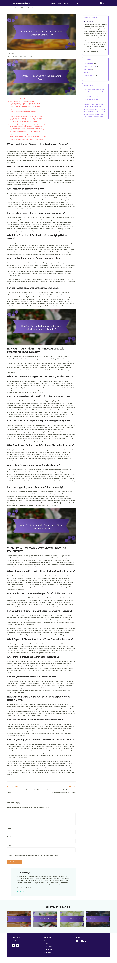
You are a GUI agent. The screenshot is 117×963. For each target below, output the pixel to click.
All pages (46, 943)
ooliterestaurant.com (21, 3)
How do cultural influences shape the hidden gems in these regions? (27, 130)
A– (17, 945)
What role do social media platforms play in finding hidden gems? (27, 118)
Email (9, 837)
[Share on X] (80, 941)
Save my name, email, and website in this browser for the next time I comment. (33, 855)
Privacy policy (48, 949)
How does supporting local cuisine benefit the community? (25, 123)
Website (9, 846)
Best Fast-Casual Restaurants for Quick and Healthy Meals (23, 791)
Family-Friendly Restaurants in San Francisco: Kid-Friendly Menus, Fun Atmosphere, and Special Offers (93, 104)
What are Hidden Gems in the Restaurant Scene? (22, 101)
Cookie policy (48, 946)
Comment (11, 811)
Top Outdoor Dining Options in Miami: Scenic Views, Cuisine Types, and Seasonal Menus (95, 92)
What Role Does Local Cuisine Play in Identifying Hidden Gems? (26, 108)
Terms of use (47, 952)
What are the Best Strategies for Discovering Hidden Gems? (25, 115)
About (59, 3)
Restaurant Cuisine (89, 75)
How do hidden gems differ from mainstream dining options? (25, 106)
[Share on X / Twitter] (103, 3)
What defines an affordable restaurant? (20, 105)
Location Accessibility (90, 66)
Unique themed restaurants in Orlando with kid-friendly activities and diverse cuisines (61, 791)
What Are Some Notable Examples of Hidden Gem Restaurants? (26, 125)
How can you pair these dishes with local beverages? (23, 134)
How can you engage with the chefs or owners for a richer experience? (27, 139)
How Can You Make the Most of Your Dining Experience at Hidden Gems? (28, 136)
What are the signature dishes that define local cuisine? (24, 133)
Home (53, 3)
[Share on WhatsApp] (85, 941)
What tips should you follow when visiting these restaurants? (25, 138)
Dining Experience (89, 64)
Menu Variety (87, 69)
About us (15, 940)
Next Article (69, 786)
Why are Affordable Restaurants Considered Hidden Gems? (25, 103)
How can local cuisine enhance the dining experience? (24, 111)
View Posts (75, 3)
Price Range (10, 53)
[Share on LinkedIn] (82, 941)
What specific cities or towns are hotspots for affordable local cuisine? (27, 128)
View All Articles (22, 892)
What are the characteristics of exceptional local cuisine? (24, 109)
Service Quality (88, 78)
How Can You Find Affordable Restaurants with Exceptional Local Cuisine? (29, 113)
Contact (66, 3)
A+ (13, 945)
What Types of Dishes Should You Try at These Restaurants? (25, 131)
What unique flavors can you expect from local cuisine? (24, 121)
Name (9, 828)
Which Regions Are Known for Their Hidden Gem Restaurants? (26, 126)
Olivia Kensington (89, 22)
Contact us (22, 940)
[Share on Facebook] (101, 3)
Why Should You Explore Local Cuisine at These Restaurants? (25, 119)
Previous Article (15, 786)
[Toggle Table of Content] (48, 99)
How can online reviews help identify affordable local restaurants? (26, 116)
